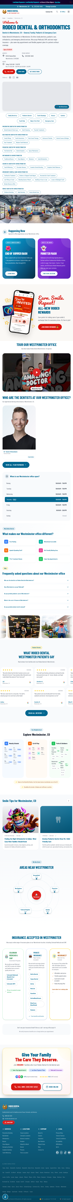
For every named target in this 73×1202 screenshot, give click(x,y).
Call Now (10, 71)
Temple (37, 1181)
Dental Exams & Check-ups (11, 130)
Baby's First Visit (35, 121)
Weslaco (45, 1181)
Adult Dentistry (21, 192)
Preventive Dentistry (7, 1133)
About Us (40, 1133)
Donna (63, 1168)
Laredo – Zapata (14, 1177)
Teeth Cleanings (41, 115)
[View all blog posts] (69, 801)
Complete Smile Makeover (53, 167)
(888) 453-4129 (8, 1116)
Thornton (58, 1186)
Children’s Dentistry (9, 192)
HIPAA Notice (59, 1144)
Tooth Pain (22, 121)
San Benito (12, 1181)
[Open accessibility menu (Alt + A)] (5, 1197)
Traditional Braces (9, 159)
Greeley (47, 1186)
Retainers (31, 159)
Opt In (57, 1147)
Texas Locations (24, 1133)
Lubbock (21, 1177)
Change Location (51, 6)
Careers (40, 1136)
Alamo (7, 1168)
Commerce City (36, 1186)
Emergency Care (49, 121)
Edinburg (68, 1168)
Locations (9, 18)
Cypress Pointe (53, 1168)
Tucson (31, 1191)
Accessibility (59, 1141)
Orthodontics (5, 1138)
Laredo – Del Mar (6, 1177)
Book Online (53, 1087)
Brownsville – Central (39, 1168)
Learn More (11, 273)
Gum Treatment (8, 142)
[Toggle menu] (69, 12)
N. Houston (49, 1177)
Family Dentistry (12, 115)
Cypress (47, 1168)
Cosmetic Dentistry (7, 1150)
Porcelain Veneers (21, 167)
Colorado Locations (25, 1136)
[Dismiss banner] (70, 2)
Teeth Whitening (8, 167)
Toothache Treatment (9, 175)
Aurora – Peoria (19, 1186)
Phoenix (22, 1150)
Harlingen (19, 1172)
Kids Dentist (5, 1136)
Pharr (64, 1177)
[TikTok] (65, 1152)
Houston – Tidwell (35, 1172)
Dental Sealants (20, 151)
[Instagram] (14, 77)
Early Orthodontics (42, 159)
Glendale (21, 1191)
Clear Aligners (21, 159)
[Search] (57, 11)
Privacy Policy (59, 1133)
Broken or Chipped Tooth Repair (28, 175)
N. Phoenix (26, 1191)
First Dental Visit (8, 151)
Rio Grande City (5, 1181)
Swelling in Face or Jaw (41, 180)
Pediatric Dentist (27, 115)
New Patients (41, 1141)
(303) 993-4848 (29, 56)
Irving (52, 1172)
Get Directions (35, 71)
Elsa (3, 1172)
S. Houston (27, 1181)
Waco (41, 1181)
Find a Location (24, 1152)
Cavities (63, 115)
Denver (22, 1147)
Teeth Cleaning (26, 130)
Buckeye (9, 1191)
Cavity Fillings (7, 138)
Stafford (33, 1181)
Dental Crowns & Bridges (62, 138)
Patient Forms (41, 1144)
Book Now (57, 2)
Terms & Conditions (61, 1138)
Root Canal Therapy (33, 138)
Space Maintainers (33, 151)
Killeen (56, 1172)
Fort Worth (13, 1172)
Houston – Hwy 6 (26, 1172)
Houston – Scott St (20, 1181)
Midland (26, 1177)
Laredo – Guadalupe (63, 1172)
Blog (39, 1147)
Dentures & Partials (47, 138)
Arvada (9, 1186)
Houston (22, 1141)
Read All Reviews (35, 713)
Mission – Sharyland (41, 1177)
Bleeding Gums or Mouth (25, 180)
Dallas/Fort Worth (24, 1144)
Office (63, 12)
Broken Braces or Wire (9, 184)
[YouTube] (17, 77)
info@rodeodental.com (11, 1118)
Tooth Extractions (19, 138)
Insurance (40, 1138)
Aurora (13, 1186)
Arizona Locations (24, 1138)
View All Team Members (15, 465)
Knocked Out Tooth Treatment (48, 175)
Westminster (63, 1186)
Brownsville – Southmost (15, 1168)
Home (3, 18)
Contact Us (49, 12)
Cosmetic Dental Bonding (36, 167)
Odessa (54, 1177)
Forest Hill (7, 1172)
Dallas (59, 1168)
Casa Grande (14, 1191)
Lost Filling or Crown (9, 180)
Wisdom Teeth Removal (22, 142)
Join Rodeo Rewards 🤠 (50, 327)
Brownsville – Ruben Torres (28, 1168)
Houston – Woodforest (45, 1172)
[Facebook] (10, 77)
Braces (53, 115)
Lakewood (52, 1186)
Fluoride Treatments (39, 130)
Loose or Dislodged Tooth (57, 180)
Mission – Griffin (32, 1177)
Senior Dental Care (34, 192)
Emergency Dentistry (7, 1147)
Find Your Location (49, 273)
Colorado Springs (27, 1186)
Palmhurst (59, 1177)
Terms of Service (60, 1136)
